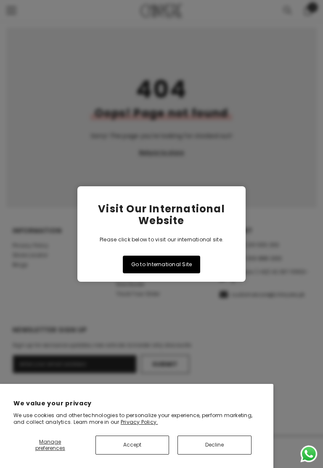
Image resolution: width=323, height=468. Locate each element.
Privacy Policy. (139, 422)
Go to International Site (161, 264)
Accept (132, 444)
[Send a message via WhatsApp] (309, 454)
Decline (214, 444)
